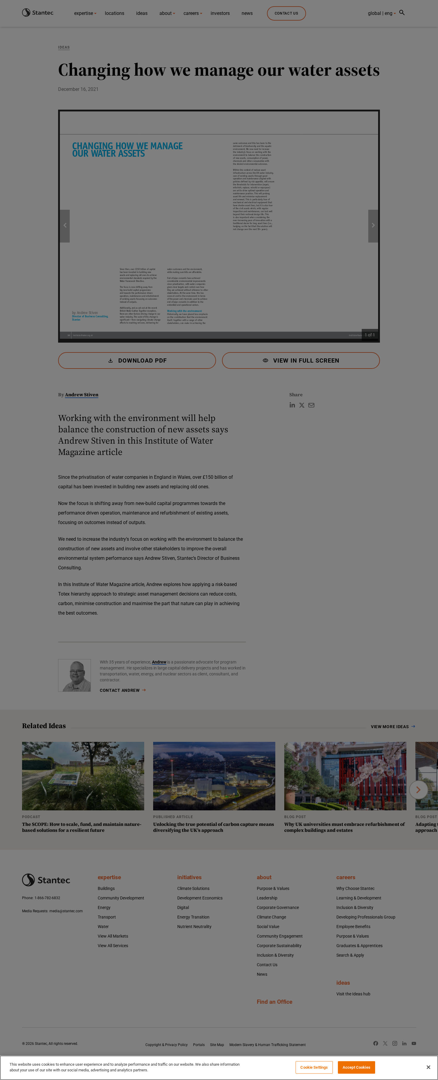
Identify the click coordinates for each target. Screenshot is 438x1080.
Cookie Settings (314, 1067)
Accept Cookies (356, 1067)
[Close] (428, 1067)
